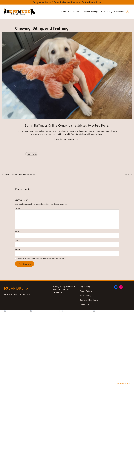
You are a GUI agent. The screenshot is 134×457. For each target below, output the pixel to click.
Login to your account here (66, 139)
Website (17, 249)
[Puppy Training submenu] (97, 11)
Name (17, 231)
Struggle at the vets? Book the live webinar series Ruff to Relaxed (65, 2)
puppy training (31, 154)
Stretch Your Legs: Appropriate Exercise (20, 174)
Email (17, 240)
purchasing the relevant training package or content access (82, 131)
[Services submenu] (81, 11)
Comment (18, 208)
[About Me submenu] (70, 11)
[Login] (127, 11)
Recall (127, 174)
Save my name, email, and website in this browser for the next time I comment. (40, 258)
